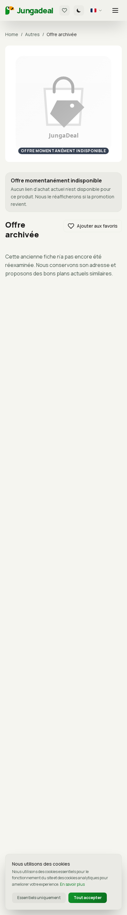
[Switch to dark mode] (79, 10)
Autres (32, 34)
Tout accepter (88, 897)
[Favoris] (64, 10)
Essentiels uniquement (39, 897)
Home (11, 34)
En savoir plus (72, 884)
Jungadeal (35, 10)
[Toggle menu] (115, 10)
